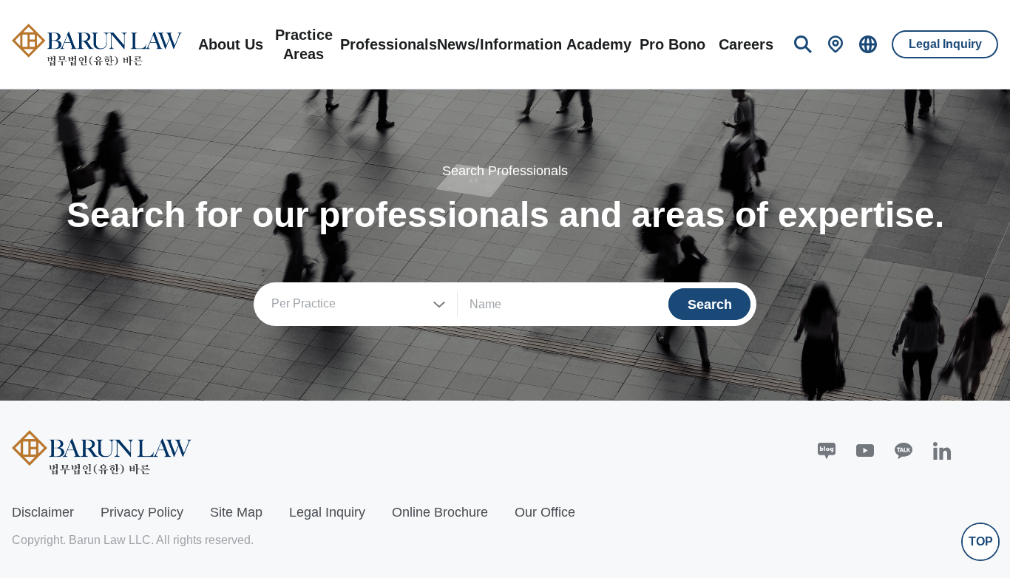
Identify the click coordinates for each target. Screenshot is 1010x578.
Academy (598, 44)
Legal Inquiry (945, 44)
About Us (230, 44)
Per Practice (303, 303)
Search (710, 304)
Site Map (236, 512)
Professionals (388, 44)
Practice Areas (304, 44)
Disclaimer (43, 512)
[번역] (868, 44)
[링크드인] (942, 451)
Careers (746, 44)
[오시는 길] (835, 44)
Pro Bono (672, 44)
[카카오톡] (903, 451)
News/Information (499, 44)
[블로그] (827, 451)
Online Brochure (440, 512)
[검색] (803, 44)
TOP (981, 541)
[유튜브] (865, 451)
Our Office (545, 512)
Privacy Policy (142, 512)
